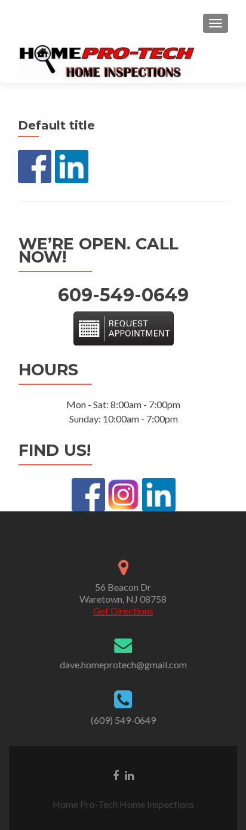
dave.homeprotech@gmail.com (123, 664)
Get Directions (123, 610)
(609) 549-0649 (123, 720)
